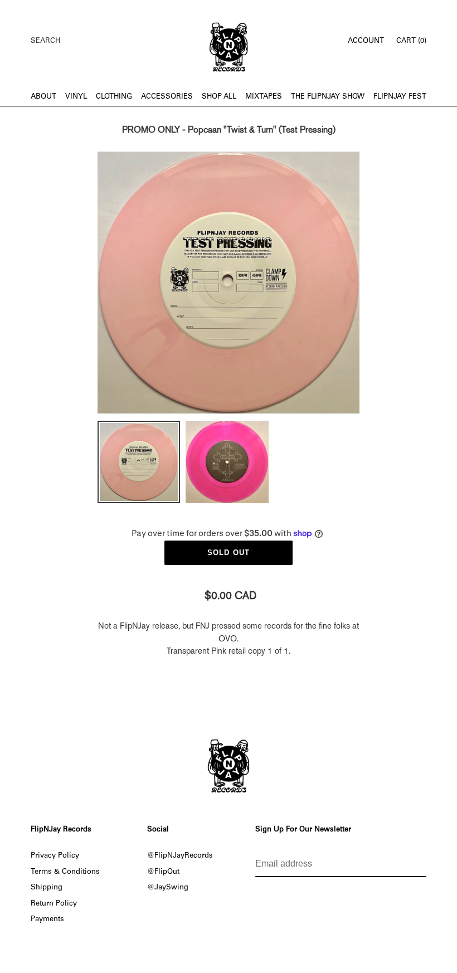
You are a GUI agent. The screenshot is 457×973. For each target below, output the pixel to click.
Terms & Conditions (65, 872)
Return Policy (54, 904)
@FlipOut (163, 872)
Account (369, 41)
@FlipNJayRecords (180, 856)
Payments (47, 919)
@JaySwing (167, 887)
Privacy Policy (55, 856)
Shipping (46, 887)
